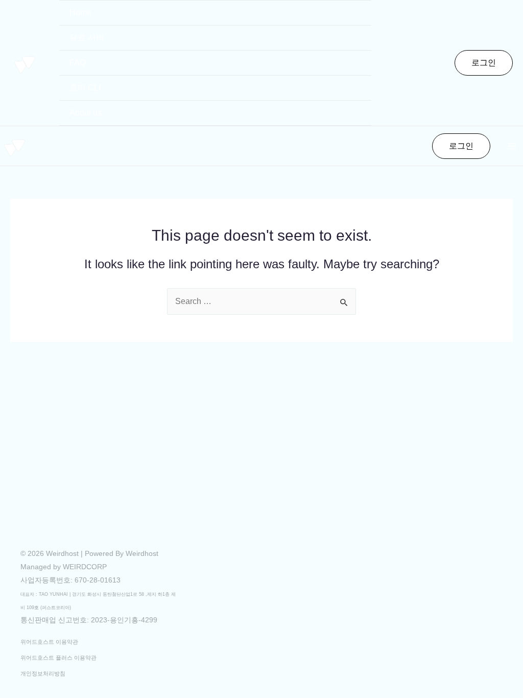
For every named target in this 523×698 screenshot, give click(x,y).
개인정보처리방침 (42, 673)
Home (80, 12)
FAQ (77, 62)
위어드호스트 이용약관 (49, 642)
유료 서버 (86, 37)
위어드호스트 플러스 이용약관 (58, 658)
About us (85, 112)
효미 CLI (85, 87)
